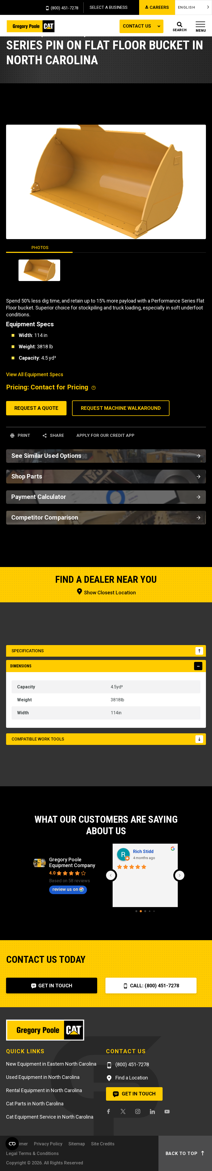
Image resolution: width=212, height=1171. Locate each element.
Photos (39, 247)
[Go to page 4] (154, 910)
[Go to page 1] (141, 911)
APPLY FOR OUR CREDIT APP (105, 435)
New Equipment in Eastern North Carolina (51, 1064)
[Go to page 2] (145, 911)
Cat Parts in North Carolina (34, 1103)
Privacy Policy (48, 1143)
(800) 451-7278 (64, 8)
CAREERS (159, 7)
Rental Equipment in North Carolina (44, 1090)
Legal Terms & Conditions (32, 1153)
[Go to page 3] (149, 911)
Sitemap (76, 1143)
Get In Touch (54, 985)
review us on (65, 889)
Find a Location (131, 1078)
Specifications (28, 650)
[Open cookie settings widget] (12, 1143)
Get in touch (138, 1094)
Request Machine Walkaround (121, 408)
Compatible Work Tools (38, 739)
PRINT (23, 435)
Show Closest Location (109, 592)
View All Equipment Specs (34, 374)
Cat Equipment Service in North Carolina (49, 1117)
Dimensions (20, 666)
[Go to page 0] (136, 911)
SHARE (56, 435)
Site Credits (103, 1143)
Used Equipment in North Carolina (43, 1077)
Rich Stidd (143, 851)
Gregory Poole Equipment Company (72, 862)
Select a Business (109, 7)
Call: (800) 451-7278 (154, 985)
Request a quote (36, 408)
